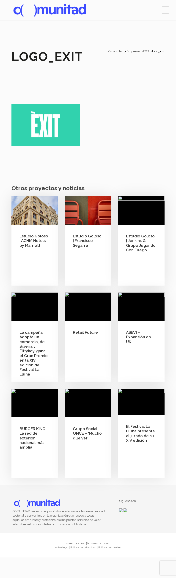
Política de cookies (109, 547)
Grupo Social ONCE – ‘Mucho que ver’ (87, 433)
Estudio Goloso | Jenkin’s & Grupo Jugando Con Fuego (141, 243)
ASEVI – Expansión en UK (138, 337)
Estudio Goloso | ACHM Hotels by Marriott (33, 241)
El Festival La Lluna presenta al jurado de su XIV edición (140, 433)
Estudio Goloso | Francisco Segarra (87, 241)
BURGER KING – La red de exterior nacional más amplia (34, 438)
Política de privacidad (83, 547)
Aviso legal (62, 547)
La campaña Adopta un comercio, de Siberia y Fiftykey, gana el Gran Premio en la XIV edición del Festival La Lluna (33, 353)
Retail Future (85, 332)
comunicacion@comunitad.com (88, 543)
